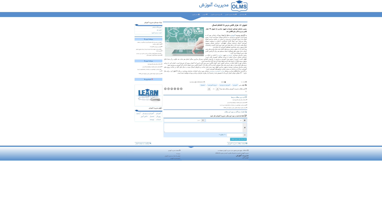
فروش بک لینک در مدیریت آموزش (172, 156)
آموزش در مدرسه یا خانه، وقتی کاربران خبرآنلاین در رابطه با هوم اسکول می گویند (149, 43)
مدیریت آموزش (214, 5)
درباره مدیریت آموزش (216, 14)
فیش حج (159, 30)
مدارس (220, 55)
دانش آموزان (195, 14)
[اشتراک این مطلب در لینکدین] (168, 88)
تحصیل (203, 85)
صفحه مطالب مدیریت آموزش (237, 143)
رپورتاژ (158, 116)
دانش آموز (144, 116)
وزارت (222, 71)
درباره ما (178, 153)
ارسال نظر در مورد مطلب (237, 139)
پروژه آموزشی (212, 85)
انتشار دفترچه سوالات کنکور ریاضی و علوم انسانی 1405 (234, 108)
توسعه (230, 55)
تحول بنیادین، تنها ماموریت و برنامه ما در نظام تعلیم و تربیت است (233, 105)
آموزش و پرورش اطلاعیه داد (155, 47)
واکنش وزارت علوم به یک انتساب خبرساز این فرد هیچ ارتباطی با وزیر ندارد (148, 50)
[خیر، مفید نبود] (209, 88)
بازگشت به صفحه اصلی (142, 143)
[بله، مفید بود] (217, 88)
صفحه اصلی (242, 14)
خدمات (158, 119)
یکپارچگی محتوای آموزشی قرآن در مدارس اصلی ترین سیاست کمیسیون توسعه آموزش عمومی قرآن (148, 54)
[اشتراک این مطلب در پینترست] (171, 88)
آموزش (204, 14)
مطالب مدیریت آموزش (230, 14)
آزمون (138, 113)
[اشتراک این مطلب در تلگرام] (181, 88)
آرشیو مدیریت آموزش (175, 158)
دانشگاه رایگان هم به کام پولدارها (239, 100)
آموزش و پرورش (215, 71)
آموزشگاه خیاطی (156, 27)
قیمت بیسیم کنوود (156, 32)
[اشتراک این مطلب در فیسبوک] (178, 88)
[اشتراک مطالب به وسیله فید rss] (165, 88)
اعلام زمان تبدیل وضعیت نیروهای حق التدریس (236, 103)
